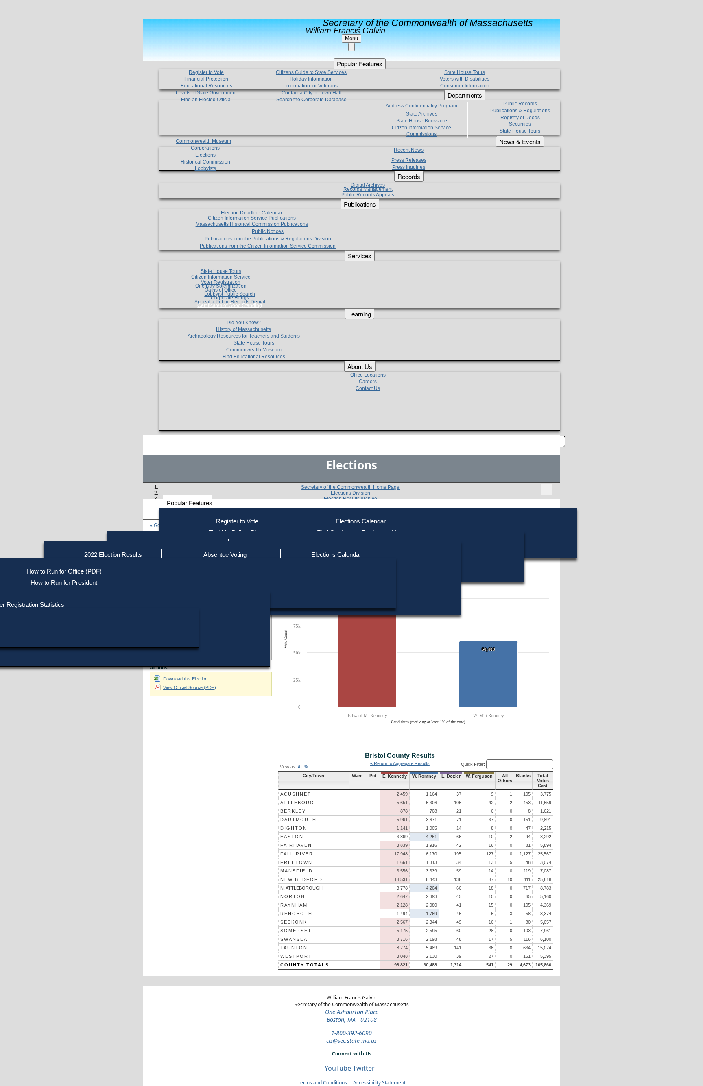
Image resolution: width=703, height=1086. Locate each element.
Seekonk (293, 922)
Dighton (293, 828)
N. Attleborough (301, 887)
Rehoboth (296, 913)
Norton (292, 896)
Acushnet (295, 794)
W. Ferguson (479, 776)
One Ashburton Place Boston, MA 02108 (351, 1015)
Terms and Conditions (322, 1082)
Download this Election (185, 678)
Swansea (294, 939)
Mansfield (296, 870)
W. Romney (424, 776)
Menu (351, 38)
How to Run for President (64, 582)
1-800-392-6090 (351, 1033)
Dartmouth (298, 819)
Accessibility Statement (379, 1082)
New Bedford (301, 879)
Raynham (294, 905)
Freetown (296, 862)
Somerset (296, 930)
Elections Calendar (361, 521)
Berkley (293, 811)
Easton (291, 836)
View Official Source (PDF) (189, 687)
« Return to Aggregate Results (400, 763)
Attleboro (297, 802)
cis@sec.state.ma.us (351, 1041)
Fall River (296, 853)
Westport (296, 956)
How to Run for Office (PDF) (64, 571)
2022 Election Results (113, 554)
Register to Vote (237, 521)
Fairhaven (296, 845)
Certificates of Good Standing (229, 305)
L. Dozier (451, 776)
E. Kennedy (394, 776)
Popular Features (189, 502)
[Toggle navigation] (546, 489)
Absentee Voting (225, 554)
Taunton (294, 947)
